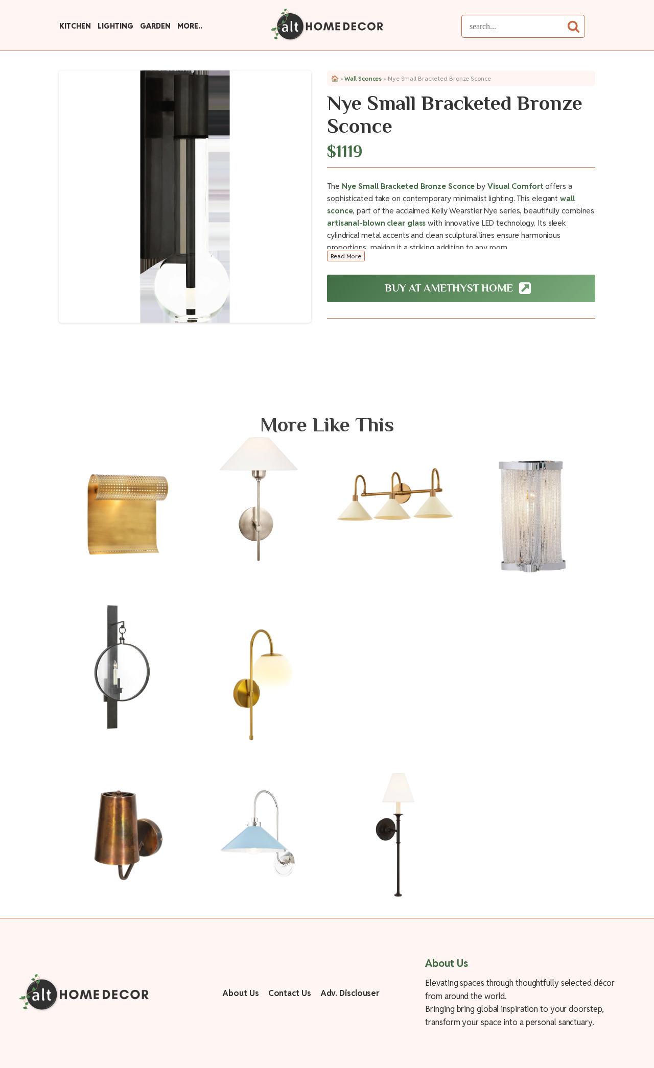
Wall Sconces (363, 78)
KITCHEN (74, 26)
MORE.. (189, 26)
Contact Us (289, 993)
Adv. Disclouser (350, 993)
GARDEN (155, 26)
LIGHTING (115, 26)
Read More (346, 256)
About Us (240, 993)
